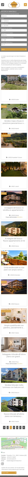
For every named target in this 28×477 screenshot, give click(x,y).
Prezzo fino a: (4, 23)
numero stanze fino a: (6, 42)
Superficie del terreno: (6, 28)
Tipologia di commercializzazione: (10, 14)
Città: (2, 18)
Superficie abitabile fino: (7, 37)
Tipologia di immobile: (7, 33)
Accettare (5, 472)
